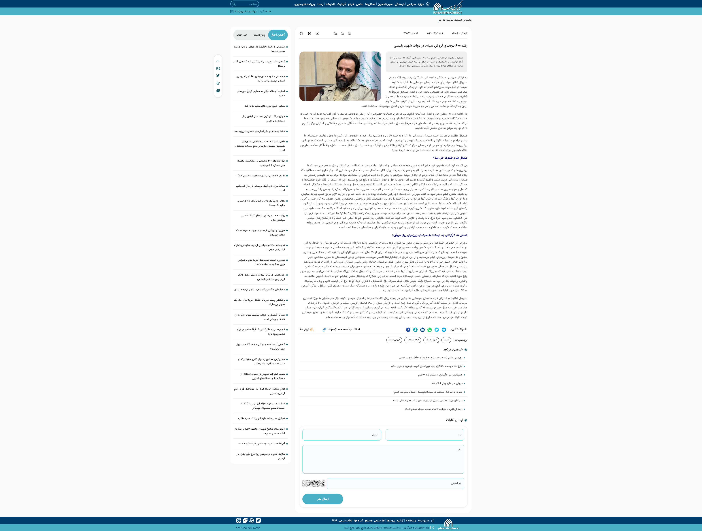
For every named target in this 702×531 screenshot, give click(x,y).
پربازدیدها (259, 35)
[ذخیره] (309, 33)
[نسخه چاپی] (301, 33)
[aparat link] (218, 83)
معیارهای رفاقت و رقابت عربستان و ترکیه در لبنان (259, 290)
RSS (334, 520)
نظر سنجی (379, 520)
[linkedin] (422, 329)
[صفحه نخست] (427, 3)
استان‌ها (370, 3)
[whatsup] (429, 329)
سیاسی (411, 3)
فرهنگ (455, 33)
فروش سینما (394, 340)
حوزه (421, 3)
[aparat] (251, 520)
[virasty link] (218, 90)
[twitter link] (218, 75)
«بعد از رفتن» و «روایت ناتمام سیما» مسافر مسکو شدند (434, 409)
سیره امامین (385, 3)
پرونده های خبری (305, 3)
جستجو (368, 520)
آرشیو (400, 520)
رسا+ (320, 3)
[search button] (234, 4)
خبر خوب (241, 35)
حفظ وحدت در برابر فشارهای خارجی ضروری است (259, 131)
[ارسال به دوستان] (317, 33)
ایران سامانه (241, 527)
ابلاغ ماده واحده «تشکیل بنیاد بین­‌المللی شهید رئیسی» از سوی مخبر (427, 366)
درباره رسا (423, 520)
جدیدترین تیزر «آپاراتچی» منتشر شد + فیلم (440, 375)
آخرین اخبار (278, 35)
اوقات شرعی (345, 520)
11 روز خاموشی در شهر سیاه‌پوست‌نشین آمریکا (261, 176)
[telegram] (443, 329)
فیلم (351, 3)
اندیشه (330, 3)
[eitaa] (238, 520)
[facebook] (408, 329)
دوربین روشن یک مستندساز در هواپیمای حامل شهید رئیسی (431, 358)
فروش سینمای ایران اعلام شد (447, 383)
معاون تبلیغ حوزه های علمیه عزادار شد (265, 106)
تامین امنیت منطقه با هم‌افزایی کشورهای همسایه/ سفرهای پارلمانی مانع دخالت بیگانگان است (260, 146)
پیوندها (391, 520)
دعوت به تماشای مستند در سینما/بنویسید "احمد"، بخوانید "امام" (428, 392)
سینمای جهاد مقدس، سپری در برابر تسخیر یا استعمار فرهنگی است (428, 401)
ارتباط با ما (410, 520)
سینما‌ (446, 340)
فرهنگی (399, 3)
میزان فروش (431, 340)
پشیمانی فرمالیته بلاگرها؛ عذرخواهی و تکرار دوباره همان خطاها (440, 20)
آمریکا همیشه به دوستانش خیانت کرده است (261, 444)
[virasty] (245, 520)
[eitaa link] (218, 68)
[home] (448, 525)
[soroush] (415, 329)
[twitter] (436, 329)
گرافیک (341, 3)
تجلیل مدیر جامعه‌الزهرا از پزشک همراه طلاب (261, 418)
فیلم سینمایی (413, 340)
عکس (359, 3)
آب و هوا (358, 520)
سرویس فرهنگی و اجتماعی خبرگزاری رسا (432, 77)
